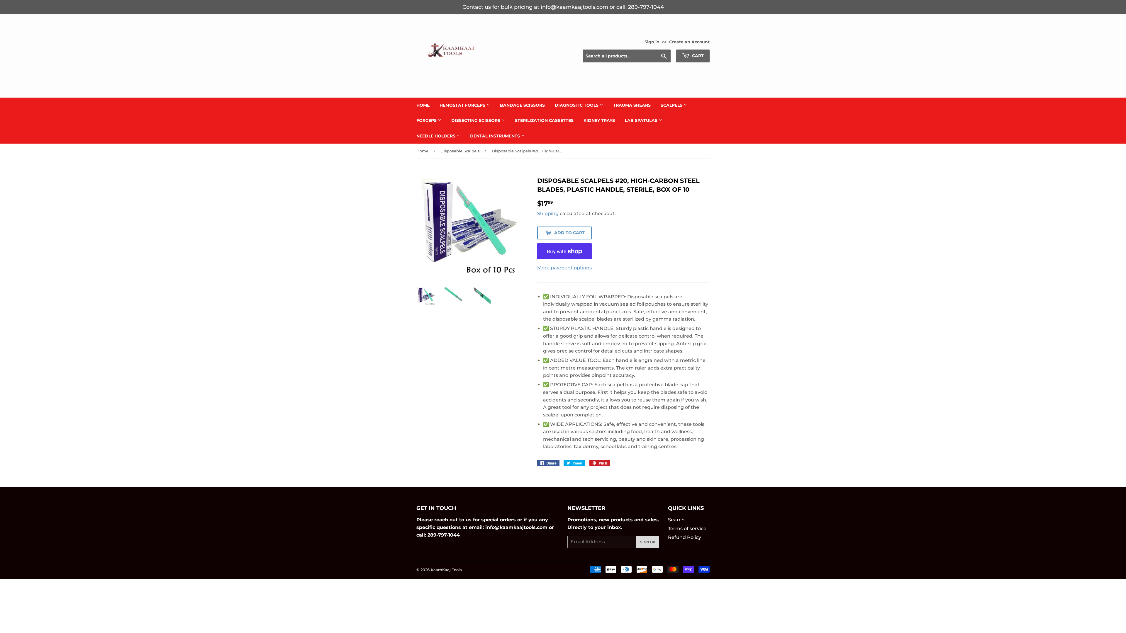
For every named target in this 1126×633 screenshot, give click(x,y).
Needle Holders (436, 136)
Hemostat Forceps (463, 105)
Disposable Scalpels (460, 151)
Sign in (652, 42)
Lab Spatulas (642, 120)
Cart (697, 55)
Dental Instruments (495, 136)
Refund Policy (684, 537)
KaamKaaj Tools (446, 569)
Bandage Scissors (522, 105)
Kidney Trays (599, 120)
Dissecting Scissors (476, 120)
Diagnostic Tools (577, 105)
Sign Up (647, 542)
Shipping (548, 213)
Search (676, 520)
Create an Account (689, 42)
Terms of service (687, 528)
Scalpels (672, 105)
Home (423, 105)
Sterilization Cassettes (544, 120)
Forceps (427, 120)
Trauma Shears (632, 105)
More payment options (564, 267)
